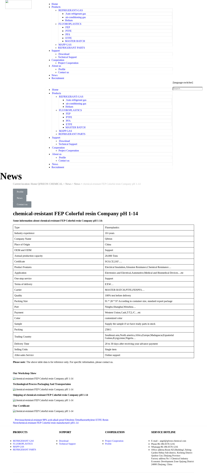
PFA (67, 34)
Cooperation (58, 60)
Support (56, 50)
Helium (69, 20)
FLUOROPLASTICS (70, 24)
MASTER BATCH (75, 41)
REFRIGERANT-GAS (71, 10)
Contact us (63, 72)
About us (56, 65)
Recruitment (58, 78)
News (55, 164)
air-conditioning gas (75, 17)
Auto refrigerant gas (75, 13)
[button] (109, 83)
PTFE (68, 30)
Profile (62, 69)
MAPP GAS (65, 44)
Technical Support (67, 57)
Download (64, 54)
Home (55, 89)
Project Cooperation (68, 63)
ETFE (68, 38)
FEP (67, 27)
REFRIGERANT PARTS (71, 47)
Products (56, 7)
